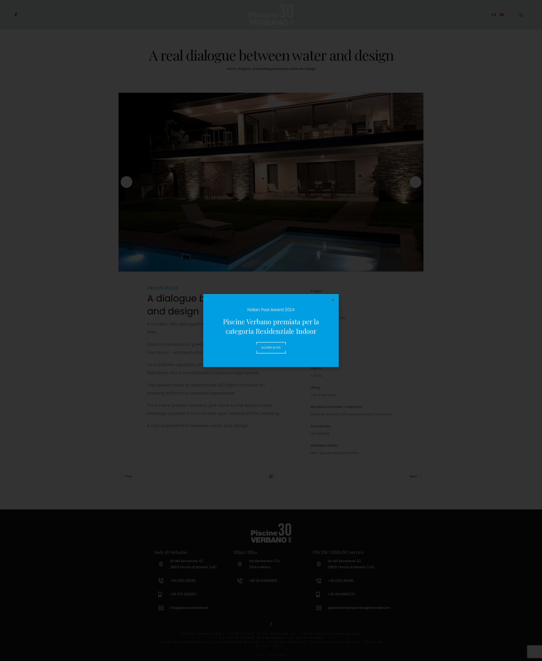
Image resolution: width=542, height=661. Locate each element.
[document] (271, 330)
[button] (333, 299)
